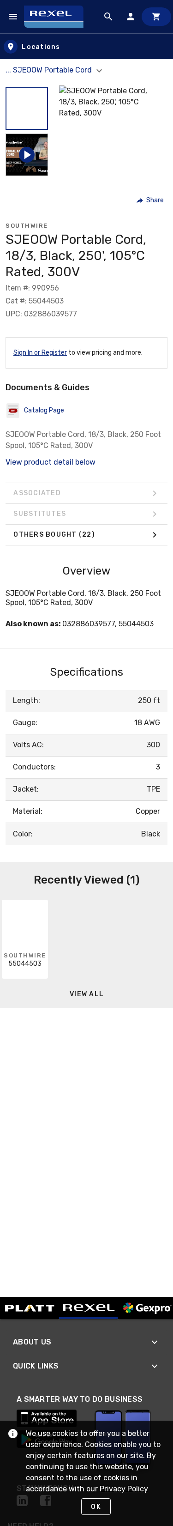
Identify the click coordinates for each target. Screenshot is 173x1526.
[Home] (58, 17)
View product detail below (50, 462)
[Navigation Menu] (13, 17)
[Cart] (156, 16)
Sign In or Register (40, 353)
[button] (27, 108)
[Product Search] (108, 17)
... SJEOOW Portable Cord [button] (50, 70)
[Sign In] (130, 17)
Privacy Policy (124, 1488)
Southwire (27, 225)
